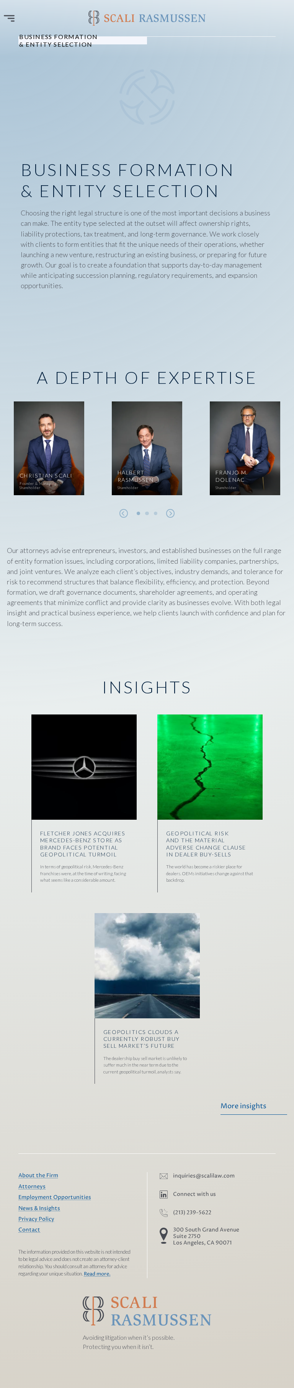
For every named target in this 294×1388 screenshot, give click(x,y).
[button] (138, 513)
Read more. (97, 1274)
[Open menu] (9, 18)
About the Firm (38, 1175)
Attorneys (32, 1187)
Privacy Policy (36, 1219)
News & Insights (39, 1208)
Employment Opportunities (54, 1197)
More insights (243, 1106)
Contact (29, 1230)
